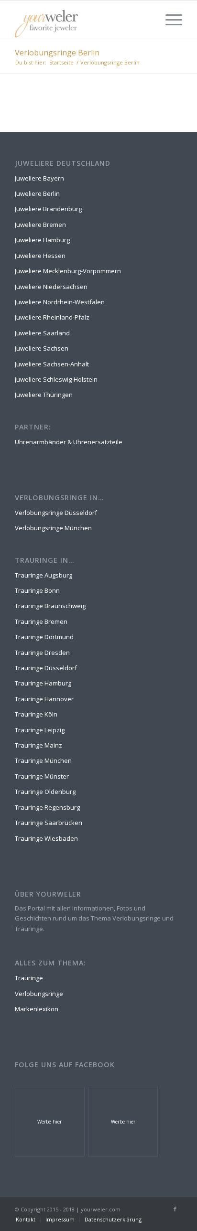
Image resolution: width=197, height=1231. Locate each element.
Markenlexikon (36, 1009)
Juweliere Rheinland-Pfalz (52, 317)
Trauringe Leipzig (40, 730)
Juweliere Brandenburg (48, 208)
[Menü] (169, 19)
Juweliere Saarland (42, 333)
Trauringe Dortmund (44, 636)
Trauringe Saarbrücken (48, 822)
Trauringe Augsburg (43, 575)
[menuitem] (25, 1219)
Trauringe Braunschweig (50, 605)
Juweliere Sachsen (41, 348)
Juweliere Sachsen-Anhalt (52, 364)
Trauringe (29, 978)
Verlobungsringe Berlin (57, 52)
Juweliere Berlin (37, 193)
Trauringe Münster (42, 776)
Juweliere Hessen (40, 255)
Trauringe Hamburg (43, 683)
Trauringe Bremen (41, 621)
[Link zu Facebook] (175, 1209)
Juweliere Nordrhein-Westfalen (60, 302)
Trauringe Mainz (38, 745)
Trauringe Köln (36, 714)
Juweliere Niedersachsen (51, 286)
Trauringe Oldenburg (45, 791)
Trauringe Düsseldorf (46, 668)
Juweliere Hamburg (42, 239)
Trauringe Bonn (37, 590)
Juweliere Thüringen (44, 394)
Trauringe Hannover (44, 699)
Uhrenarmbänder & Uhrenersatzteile (68, 442)
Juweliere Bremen (40, 224)
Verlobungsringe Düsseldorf (56, 512)
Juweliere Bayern (39, 178)
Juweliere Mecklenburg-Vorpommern (68, 271)
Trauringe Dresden (42, 652)
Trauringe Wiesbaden (46, 838)
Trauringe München (43, 760)
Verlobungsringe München (53, 528)
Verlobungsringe (39, 993)
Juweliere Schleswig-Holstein (56, 379)
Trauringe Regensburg (47, 807)
